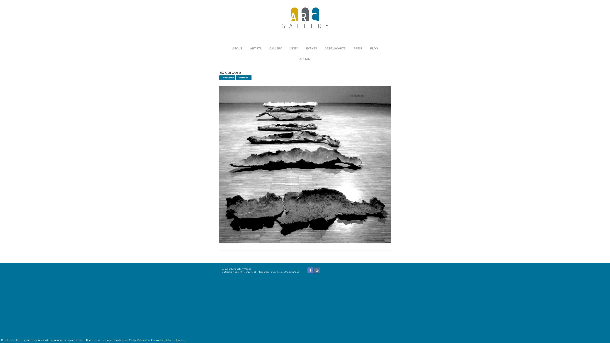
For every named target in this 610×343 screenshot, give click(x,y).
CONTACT (305, 59)
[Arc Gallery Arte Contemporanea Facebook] (310, 270)
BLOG (374, 48)
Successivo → (244, 78)
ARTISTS (255, 48)
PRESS (357, 48)
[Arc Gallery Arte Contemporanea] (305, 20)
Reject (181, 340)
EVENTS (311, 48)
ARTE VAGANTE (335, 48)
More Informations (155, 340)
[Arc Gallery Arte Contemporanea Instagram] (317, 270)
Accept (171, 340)
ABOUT (237, 48)
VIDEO (294, 48)
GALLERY (275, 48)
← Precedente (227, 78)
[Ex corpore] (305, 242)
